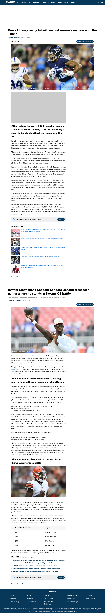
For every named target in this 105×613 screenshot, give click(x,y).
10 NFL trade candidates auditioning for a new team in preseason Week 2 (35, 566)
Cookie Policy (14, 602)
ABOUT (72, 2)
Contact (28, 595)
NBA (29, 2)
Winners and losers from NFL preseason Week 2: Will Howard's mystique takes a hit (39, 560)
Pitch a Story (48, 599)
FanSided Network (72, 595)
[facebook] (91, 2)
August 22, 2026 (35, 411)
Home (13, 277)
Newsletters (30, 599)
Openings (47, 595)
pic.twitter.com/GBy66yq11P (38, 437)
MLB (23, 2)
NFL (18, 2)
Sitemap (13, 599)
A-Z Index (89, 595)
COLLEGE (51, 2)
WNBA (45, 2)
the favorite (33, 356)
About (12, 595)
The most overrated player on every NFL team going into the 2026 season (36, 571)
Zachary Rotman (15, 300)
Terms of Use (90, 599)
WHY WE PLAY (37, 2)
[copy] (21, 41)
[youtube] (102, 2)
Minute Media (11, 608)
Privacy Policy (71, 599)
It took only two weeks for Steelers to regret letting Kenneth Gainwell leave (36, 563)
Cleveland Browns (17, 369)
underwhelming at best (52, 363)
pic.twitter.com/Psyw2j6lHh (20, 408)
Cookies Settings (72, 602)
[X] (95, 2)
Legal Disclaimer (31, 602)
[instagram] (98, 2)
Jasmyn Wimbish (15, 37)
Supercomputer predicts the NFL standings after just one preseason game (36, 568)
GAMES (66, 2)
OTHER (59, 2)
